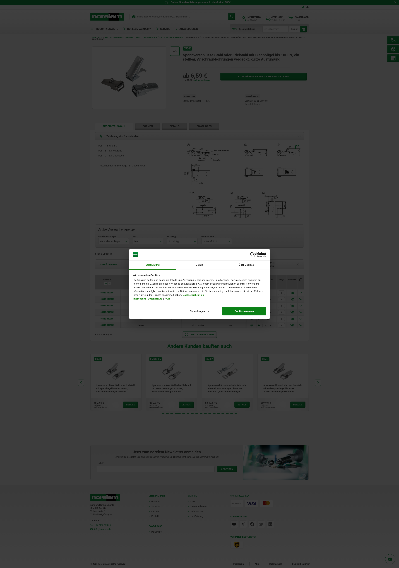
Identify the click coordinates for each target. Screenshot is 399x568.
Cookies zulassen (244, 311)
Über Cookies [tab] (246, 264)
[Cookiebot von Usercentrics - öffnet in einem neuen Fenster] (252, 254)
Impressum (139, 298)
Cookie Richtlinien (193, 295)
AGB (167, 298)
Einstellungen (197, 311)
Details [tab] (199, 264)
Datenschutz (155, 298)
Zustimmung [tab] (153, 264)
